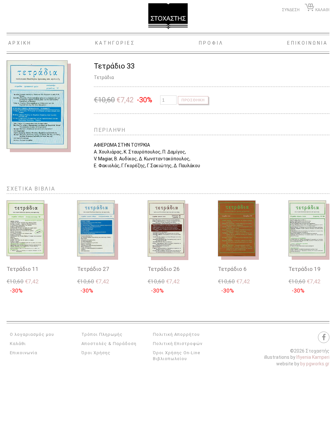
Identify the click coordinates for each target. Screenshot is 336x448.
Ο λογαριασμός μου (32, 334)
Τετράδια (104, 77)
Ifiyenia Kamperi (312, 357)
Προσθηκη (193, 100)
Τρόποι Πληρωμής (102, 334)
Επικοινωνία (23, 352)
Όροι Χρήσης (96, 352)
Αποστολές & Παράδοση (108, 343)
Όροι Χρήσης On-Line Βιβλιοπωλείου (176, 355)
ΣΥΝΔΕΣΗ (291, 10)
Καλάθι (18, 343)
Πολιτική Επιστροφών (177, 343)
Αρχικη (20, 43)
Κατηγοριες (115, 43)
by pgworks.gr (314, 363)
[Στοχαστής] (168, 16)
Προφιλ (211, 43)
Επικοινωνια (307, 43)
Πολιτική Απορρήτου (176, 334)
